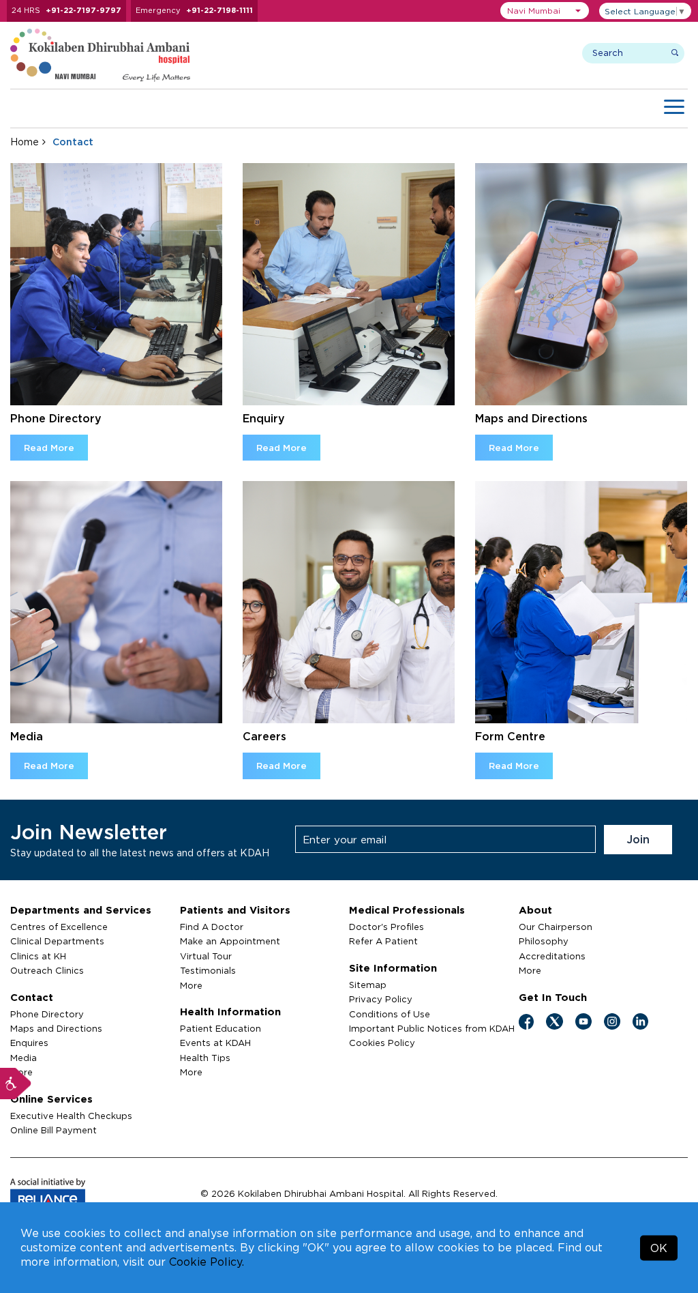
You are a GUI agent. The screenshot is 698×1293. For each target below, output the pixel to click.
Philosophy (543, 941)
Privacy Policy (380, 999)
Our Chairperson (555, 926)
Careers (264, 736)
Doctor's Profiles (386, 926)
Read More (49, 447)
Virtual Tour (206, 956)
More (191, 985)
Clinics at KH (38, 956)
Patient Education (220, 1028)
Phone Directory (56, 418)
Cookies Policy (382, 1042)
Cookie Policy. (206, 1261)
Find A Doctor (211, 926)
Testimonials (208, 970)
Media (26, 736)
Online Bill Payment (53, 1130)
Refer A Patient (383, 941)
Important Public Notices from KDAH (432, 1028)
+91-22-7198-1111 (219, 10)
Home (24, 141)
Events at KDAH (215, 1042)
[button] (544, 10)
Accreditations (552, 956)
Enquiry (264, 418)
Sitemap (367, 984)
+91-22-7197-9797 (83, 10)
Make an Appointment (230, 941)
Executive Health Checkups (71, 1115)
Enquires (29, 1042)
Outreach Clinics (47, 970)
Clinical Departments (57, 941)
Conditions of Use (389, 1014)
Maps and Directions (531, 418)
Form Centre (510, 736)
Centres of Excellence (59, 926)
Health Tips (205, 1057)
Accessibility (15, 1083)
